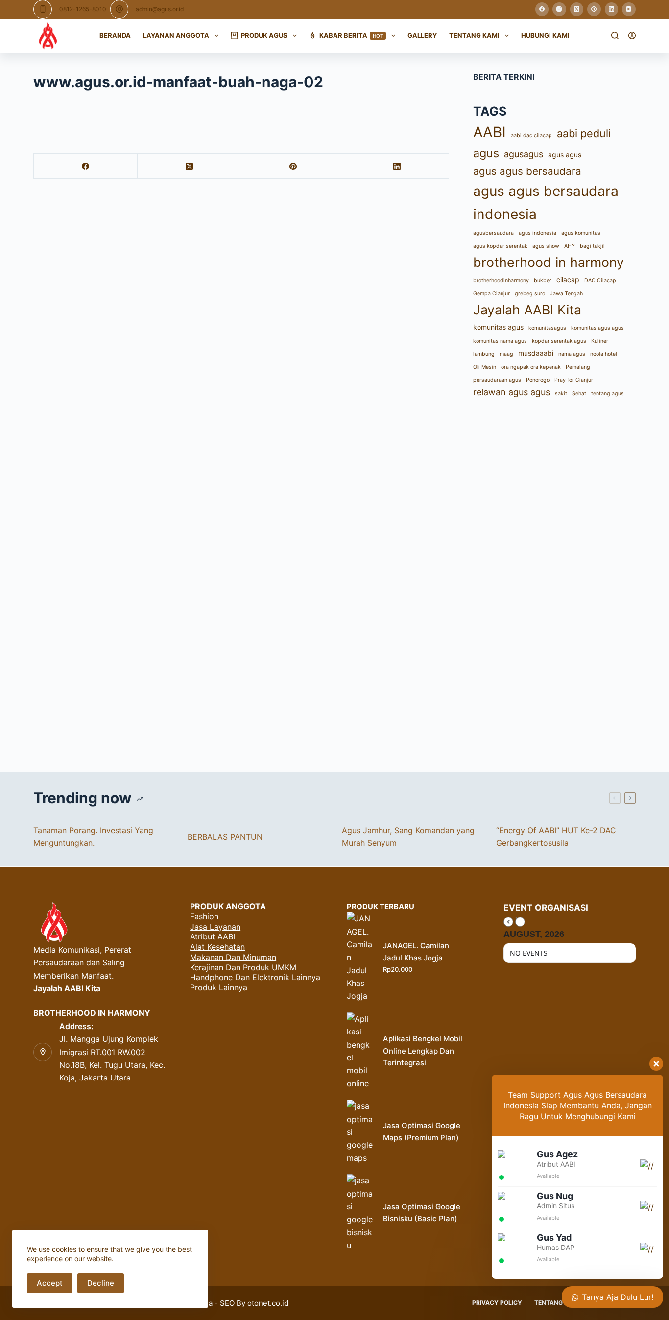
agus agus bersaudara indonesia (546, 203)
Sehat (579, 394)
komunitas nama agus (500, 341)
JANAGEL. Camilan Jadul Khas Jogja (416, 951)
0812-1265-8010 (82, 9)
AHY (569, 246)
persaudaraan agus (497, 380)
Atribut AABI (212, 936)
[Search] (615, 35)
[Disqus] (334, 584)
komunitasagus (547, 328)
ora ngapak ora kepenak (531, 367)
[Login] (632, 35)
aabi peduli (584, 133)
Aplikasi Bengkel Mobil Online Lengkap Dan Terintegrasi (422, 1051)
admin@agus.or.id (160, 9)
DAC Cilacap (600, 281)
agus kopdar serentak (500, 246)
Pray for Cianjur (573, 380)
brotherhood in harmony (548, 262)
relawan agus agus (511, 392)
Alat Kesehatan (217, 947)
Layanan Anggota (176, 35)
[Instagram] (559, 9)
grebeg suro (530, 293)
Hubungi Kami (545, 35)
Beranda (115, 35)
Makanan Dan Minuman (233, 957)
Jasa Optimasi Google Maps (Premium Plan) (421, 1131)
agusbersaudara (493, 233)
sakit (561, 394)
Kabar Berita (351, 35)
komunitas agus (498, 327)
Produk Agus (264, 35)
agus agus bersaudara (527, 172)
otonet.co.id (267, 1303)
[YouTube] (629, 9)
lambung (484, 354)
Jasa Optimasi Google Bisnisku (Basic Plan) (421, 1213)
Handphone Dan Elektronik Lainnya (255, 977)
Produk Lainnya (218, 987)
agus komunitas (580, 233)
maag (506, 354)
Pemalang (578, 367)
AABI (489, 132)
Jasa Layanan (215, 927)
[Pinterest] (594, 9)
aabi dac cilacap (531, 136)
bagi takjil (592, 246)
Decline (100, 1283)
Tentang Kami (474, 35)
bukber (542, 281)
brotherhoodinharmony (501, 281)
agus (486, 153)
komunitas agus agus (597, 328)
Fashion (204, 916)
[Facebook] (542, 9)
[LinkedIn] (612, 9)
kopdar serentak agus (559, 341)
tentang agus (607, 394)
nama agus (571, 354)
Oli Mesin (484, 367)
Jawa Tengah (566, 293)
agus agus (564, 155)
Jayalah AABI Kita (527, 310)
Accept (50, 1283)
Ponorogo (538, 380)
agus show (545, 246)
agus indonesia (537, 233)
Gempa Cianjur (491, 293)
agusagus (523, 154)
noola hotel (603, 354)
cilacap (567, 280)
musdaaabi (535, 353)
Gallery (422, 35)
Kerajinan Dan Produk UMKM (243, 967)
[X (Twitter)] (577, 9)
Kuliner (599, 341)
